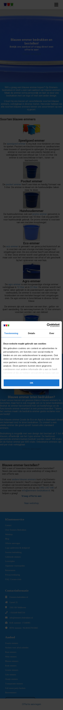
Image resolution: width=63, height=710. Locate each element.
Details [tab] (31, 333)
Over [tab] (51, 333)
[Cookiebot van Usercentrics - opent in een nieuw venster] (47, 325)
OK (31, 383)
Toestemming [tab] (11, 333)
